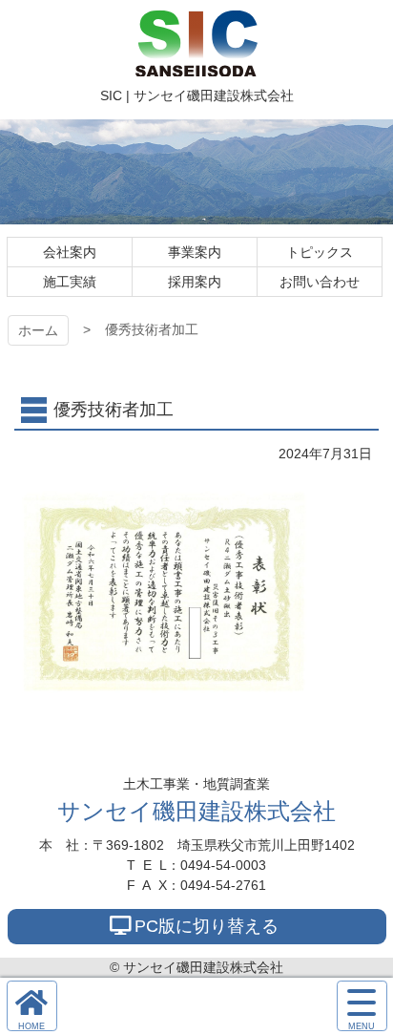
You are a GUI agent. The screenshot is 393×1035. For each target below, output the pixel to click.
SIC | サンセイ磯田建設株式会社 (196, 43)
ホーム (38, 330)
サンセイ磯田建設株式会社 (196, 811)
